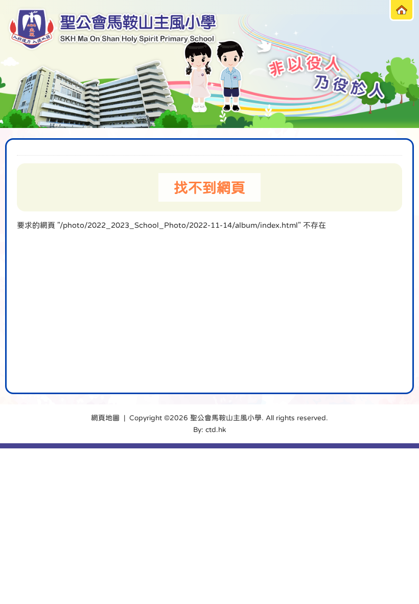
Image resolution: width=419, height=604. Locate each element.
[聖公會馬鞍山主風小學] (113, 29)
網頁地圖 (105, 417)
